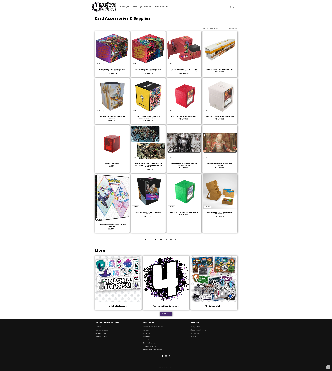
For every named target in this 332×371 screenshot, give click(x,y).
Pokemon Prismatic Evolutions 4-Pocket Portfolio (112, 225)
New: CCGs (146, 336)
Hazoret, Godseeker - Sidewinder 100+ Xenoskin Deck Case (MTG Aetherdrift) (148, 70)
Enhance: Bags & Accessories (152, 349)
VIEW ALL (166, 314)
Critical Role (147, 340)
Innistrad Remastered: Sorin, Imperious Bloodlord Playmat (183, 164)
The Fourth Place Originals (165, 306)
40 (161, 239)
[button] (125, 7)
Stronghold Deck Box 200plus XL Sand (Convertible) (219, 213)
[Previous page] (140, 239)
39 (156, 239)
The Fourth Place (168, 368)
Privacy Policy (195, 327)
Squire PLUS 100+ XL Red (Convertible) (184, 116)
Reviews (97, 340)
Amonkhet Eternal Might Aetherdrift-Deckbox (112, 117)
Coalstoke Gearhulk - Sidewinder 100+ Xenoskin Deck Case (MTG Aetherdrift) (112, 70)
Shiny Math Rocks (149, 343)
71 (186, 239)
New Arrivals (147, 333)
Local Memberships (101, 330)
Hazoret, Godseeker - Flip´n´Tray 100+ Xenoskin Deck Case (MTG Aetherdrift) (184, 70)
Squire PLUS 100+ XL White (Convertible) (220, 116)
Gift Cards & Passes (149, 346)
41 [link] (166, 239)
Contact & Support (101, 336)
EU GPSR (193, 336)
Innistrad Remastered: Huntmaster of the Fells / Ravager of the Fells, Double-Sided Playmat (148, 165)
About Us (98, 327)
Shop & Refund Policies (198, 330)
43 (176, 239)
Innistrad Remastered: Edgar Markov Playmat (219, 164)
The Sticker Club (212, 306)
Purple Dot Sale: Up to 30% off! (153, 327)
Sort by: (205, 28)
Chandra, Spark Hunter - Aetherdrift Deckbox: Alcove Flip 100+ (148, 117)
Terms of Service (196, 333)
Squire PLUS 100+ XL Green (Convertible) (184, 212)
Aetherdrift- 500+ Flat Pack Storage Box (219, 69)
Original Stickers (117, 306)
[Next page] (192, 239)
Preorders (146, 330)
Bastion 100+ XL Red (112, 163)
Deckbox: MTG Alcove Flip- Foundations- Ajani (148, 213)
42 (171, 239)
